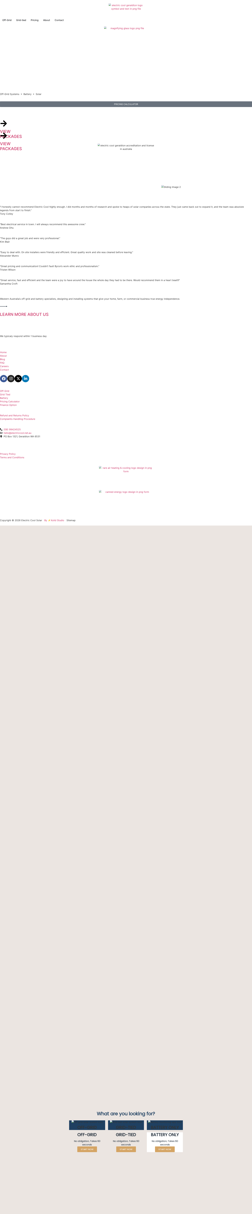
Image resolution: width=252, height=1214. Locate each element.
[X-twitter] (18, 378)
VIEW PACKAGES (11, 134)
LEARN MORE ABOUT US (24, 314)
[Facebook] (3, 378)
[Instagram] (11, 378)
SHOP (3, 387)
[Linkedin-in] (25, 378)
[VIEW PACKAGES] (3, 123)
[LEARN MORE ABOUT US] (3, 306)
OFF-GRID (10, 125)
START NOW (165, 1149)
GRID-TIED (11, 113)
